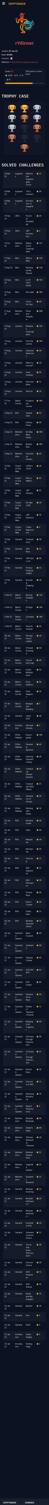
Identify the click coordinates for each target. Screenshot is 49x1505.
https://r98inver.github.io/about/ (24, 62)
